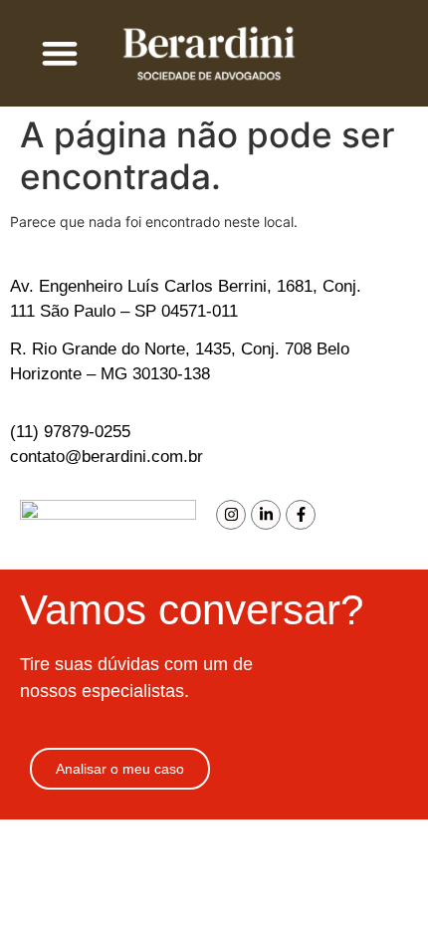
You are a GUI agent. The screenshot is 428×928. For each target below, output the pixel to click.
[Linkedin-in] (266, 515)
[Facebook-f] (301, 515)
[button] (60, 53)
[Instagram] (231, 515)
